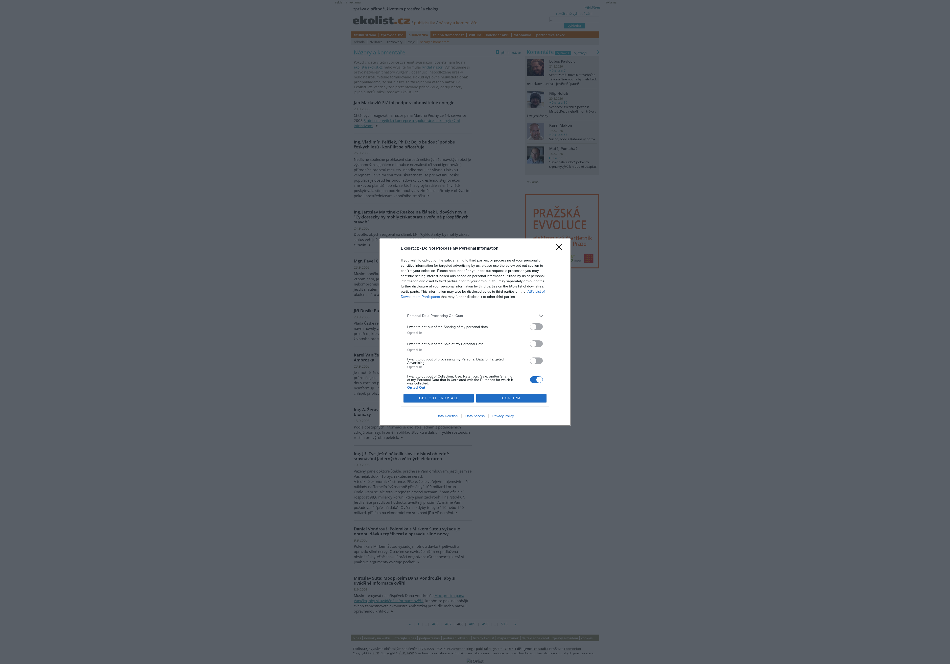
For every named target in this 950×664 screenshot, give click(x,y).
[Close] (560, 248)
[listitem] (475, 315)
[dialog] (475, 332)
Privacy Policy (503, 416)
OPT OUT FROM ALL (438, 398)
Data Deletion (447, 416)
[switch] (536, 326)
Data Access (475, 416)
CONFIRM (511, 398)
